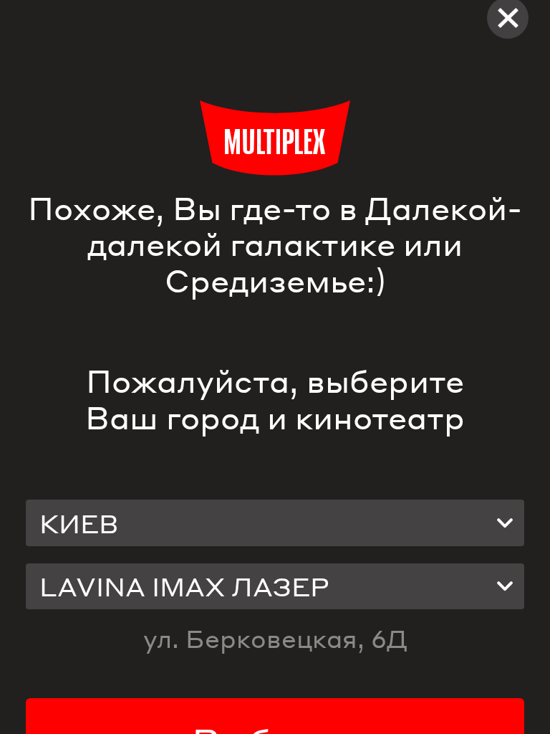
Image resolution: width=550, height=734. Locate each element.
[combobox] (275, 522)
